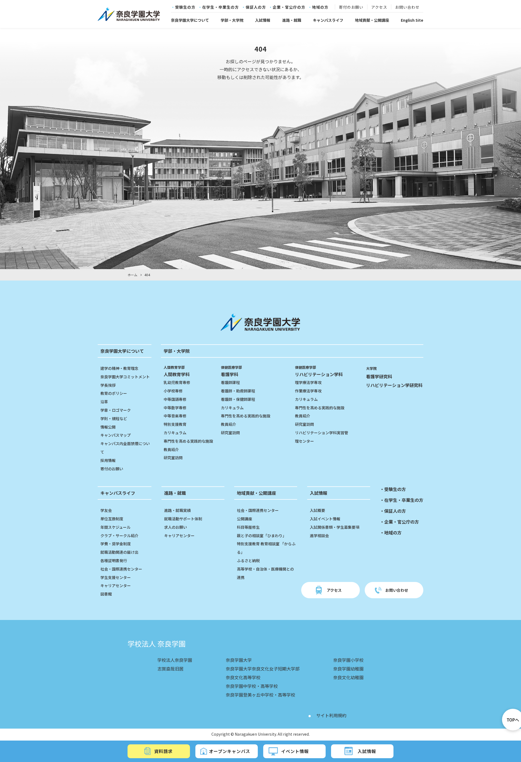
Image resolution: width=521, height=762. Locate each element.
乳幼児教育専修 (177, 382)
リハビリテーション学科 (319, 371)
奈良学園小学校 (348, 660)
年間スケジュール (115, 527)
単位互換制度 (111, 518)
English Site (412, 20)
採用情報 (108, 460)
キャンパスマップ (115, 435)
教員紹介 (171, 449)
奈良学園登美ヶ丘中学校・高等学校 (260, 694)
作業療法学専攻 (308, 390)
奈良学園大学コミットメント (125, 376)
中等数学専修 (175, 407)
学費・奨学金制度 (115, 543)
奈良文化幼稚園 (348, 677)
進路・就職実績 (177, 510)
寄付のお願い (351, 7)
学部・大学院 (232, 20)
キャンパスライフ (328, 20)
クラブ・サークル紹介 (119, 535)
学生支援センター (115, 577)
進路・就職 (291, 20)
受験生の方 (185, 7)
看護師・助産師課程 (238, 390)
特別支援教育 (175, 424)
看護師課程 (230, 382)
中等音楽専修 (175, 415)
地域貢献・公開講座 (372, 20)
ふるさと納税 (248, 560)
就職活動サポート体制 (183, 518)
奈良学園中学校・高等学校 (252, 686)
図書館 (106, 594)
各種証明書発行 (113, 560)
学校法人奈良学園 (174, 660)
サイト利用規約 (331, 715)
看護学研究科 (379, 376)
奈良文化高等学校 (243, 677)
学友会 (106, 510)
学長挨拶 (108, 385)
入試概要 (317, 510)
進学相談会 (319, 535)
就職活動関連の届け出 (119, 552)
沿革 (104, 401)
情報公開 (108, 427)
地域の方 (320, 7)
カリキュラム (175, 432)
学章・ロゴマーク (115, 410)
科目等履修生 (248, 527)
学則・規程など (113, 418)
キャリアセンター (115, 585)
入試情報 (262, 20)
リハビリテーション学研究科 (394, 385)
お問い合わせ (407, 7)
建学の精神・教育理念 (119, 368)
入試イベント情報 (325, 518)
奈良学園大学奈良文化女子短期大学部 (263, 668)
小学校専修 (173, 390)
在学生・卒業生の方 (220, 7)
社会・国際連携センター (121, 569)
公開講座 (244, 518)
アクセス (379, 7)
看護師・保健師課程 (238, 399)
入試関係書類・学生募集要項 (334, 527)
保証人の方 (256, 7)
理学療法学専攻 (308, 382)
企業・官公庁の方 (289, 7)
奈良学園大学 (239, 660)
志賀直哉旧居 (170, 668)
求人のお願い (175, 527)
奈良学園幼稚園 (348, 668)
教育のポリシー (113, 393)
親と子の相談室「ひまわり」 (261, 535)
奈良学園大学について (190, 20)
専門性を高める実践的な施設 (188, 441)
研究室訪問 (173, 457)
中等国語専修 (175, 399)
